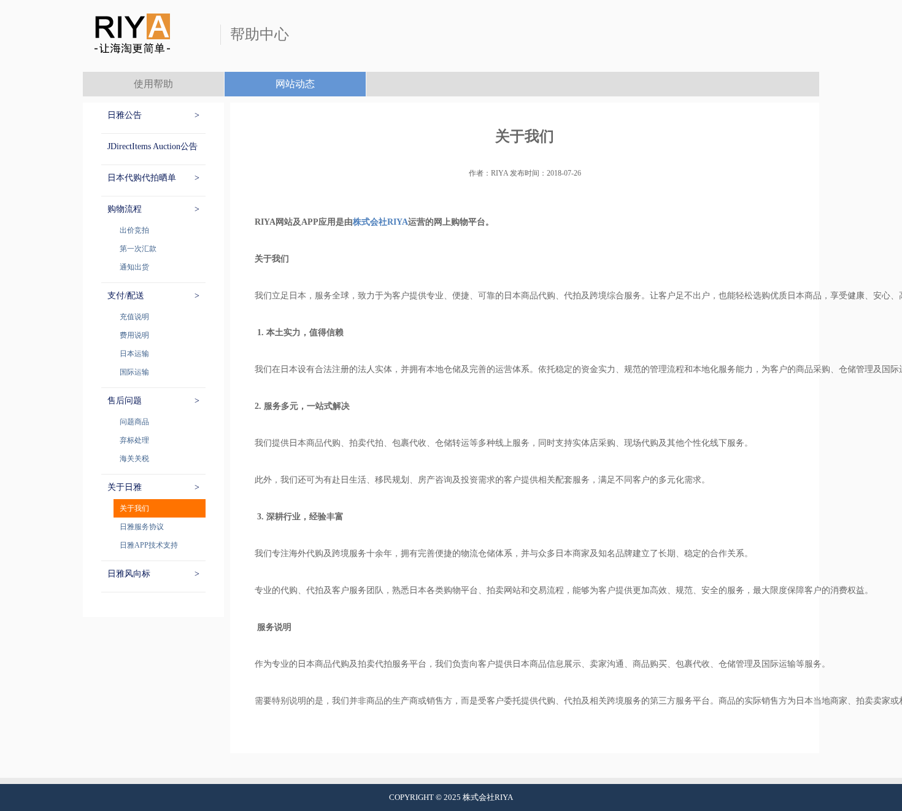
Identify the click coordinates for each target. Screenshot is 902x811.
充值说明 (134, 316)
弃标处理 (134, 440)
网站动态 (295, 84)
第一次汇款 (138, 248)
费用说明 (134, 335)
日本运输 (134, 353)
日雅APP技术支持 (149, 545)
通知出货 (134, 267)
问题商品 (134, 421)
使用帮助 (153, 84)
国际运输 (134, 372)
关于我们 (134, 508)
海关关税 (134, 458)
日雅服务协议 (142, 526)
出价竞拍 (134, 230)
